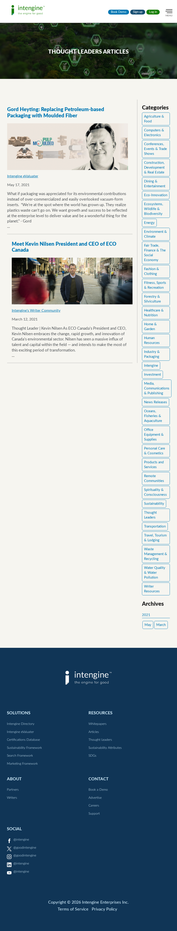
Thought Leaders (150, 515)
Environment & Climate (155, 234)
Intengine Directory (20, 724)
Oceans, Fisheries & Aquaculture (153, 416)
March (161, 625)
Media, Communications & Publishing (156, 388)
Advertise (95, 797)
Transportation (155, 526)
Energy (149, 223)
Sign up (137, 12)
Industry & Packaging (152, 354)
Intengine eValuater (22, 176)
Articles (93, 732)
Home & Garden (150, 327)
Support (94, 813)
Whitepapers (97, 724)
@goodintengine (24, 847)
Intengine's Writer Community (36, 310)
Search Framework (20, 755)
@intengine (21, 839)
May (148, 625)
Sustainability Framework (24, 747)
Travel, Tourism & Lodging (155, 538)
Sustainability (154, 503)
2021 (146, 615)
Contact (98, 779)
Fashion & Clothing (151, 271)
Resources (100, 713)
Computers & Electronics (154, 133)
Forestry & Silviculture (152, 299)
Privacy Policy (104, 909)
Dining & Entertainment (154, 184)
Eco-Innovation (155, 195)
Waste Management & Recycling (155, 554)
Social (14, 829)
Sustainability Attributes (105, 747)
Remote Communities (154, 478)
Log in (153, 12)
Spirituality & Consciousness (155, 492)
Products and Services (154, 465)
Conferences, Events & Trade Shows (155, 149)
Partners (13, 789)
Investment (152, 374)
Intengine (151, 365)
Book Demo (118, 12)
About (14, 779)
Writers (12, 797)
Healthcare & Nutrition (154, 313)
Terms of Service (73, 909)
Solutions (18, 713)
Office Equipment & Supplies (154, 434)
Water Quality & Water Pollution (154, 572)
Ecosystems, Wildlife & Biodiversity (153, 209)
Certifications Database (23, 739)
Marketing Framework (22, 763)
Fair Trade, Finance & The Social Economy (155, 253)
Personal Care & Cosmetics (154, 451)
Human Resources (152, 340)
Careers (93, 805)
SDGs (92, 755)
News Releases (155, 402)
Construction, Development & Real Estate (154, 167)
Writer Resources (152, 589)
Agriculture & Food (154, 119)
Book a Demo (98, 789)
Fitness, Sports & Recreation (155, 285)
